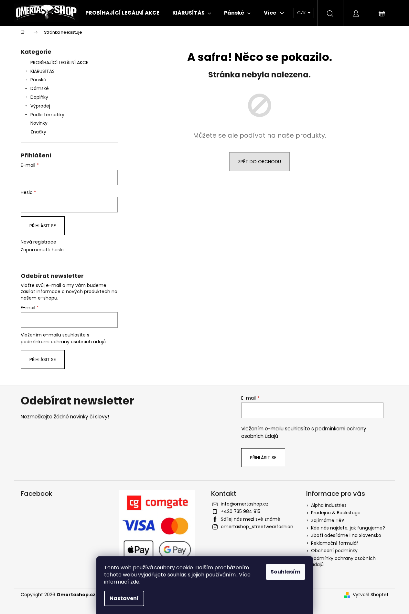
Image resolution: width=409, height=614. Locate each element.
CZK (302, 12)
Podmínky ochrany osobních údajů (343, 561)
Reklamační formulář (334, 543)
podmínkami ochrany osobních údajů (63, 341)
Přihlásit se (42, 225)
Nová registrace (38, 242)
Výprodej (40, 106)
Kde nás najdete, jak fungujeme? (348, 528)
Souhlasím (285, 571)
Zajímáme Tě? (327, 520)
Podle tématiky (47, 114)
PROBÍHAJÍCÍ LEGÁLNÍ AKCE (59, 62)
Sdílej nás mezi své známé (250, 519)
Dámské (39, 88)
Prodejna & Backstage (336, 512)
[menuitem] (122, 13)
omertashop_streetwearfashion (257, 526)
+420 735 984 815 (240, 511)
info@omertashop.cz (244, 504)
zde (134, 582)
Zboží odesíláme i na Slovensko (346, 535)
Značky (38, 132)
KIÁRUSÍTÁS (42, 71)
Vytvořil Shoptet (371, 595)
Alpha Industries (329, 505)
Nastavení (124, 598)
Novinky (39, 123)
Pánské (38, 79)
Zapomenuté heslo (42, 250)
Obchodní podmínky (334, 550)
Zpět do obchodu (259, 161)
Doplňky (39, 97)
